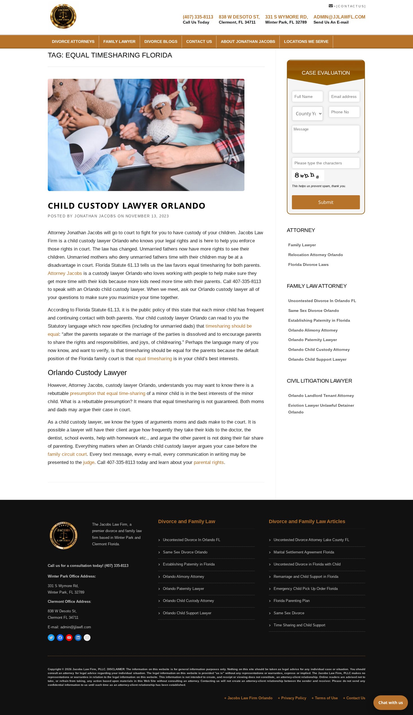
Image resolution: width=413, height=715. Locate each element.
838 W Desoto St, (62, 611)
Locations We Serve (306, 41)
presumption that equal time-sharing (107, 393)
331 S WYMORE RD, (286, 19)
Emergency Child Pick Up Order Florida (306, 589)
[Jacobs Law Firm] (63, 16)
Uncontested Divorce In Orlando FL (322, 300)
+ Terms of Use (325, 698)
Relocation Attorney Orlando (315, 254)
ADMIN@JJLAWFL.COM (339, 19)
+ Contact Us (354, 698)
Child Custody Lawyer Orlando (127, 205)
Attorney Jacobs (65, 273)
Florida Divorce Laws (308, 264)
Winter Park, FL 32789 (66, 592)
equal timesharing (153, 358)
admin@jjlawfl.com (75, 627)
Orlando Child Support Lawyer (317, 359)
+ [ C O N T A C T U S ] (349, 6)
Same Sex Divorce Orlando (313, 310)
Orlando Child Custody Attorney (319, 349)
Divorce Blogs (160, 41)
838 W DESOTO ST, (239, 19)
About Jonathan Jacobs (248, 41)
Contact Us (199, 41)
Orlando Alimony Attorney (313, 330)
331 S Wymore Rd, (63, 586)
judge (88, 462)
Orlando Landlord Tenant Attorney (321, 395)
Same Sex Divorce (289, 613)
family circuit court (67, 454)
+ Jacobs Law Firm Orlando (248, 698)
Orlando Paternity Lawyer (312, 339)
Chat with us (390, 702)
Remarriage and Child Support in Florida (306, 576)
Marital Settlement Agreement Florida (304, 552)
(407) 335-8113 (198, 19)
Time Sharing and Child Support (299, 625)
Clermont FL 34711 (63, 617)
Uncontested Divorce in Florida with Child (307, 564)
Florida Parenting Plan (292, 601)
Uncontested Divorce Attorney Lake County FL (311, 540)
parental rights (209, 462)
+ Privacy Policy (292, 698)
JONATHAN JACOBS (95, 216)
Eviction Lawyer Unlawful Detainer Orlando (321, 408)
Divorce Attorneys (73, 41)
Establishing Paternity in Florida (319, 320)
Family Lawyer (119, 41)
